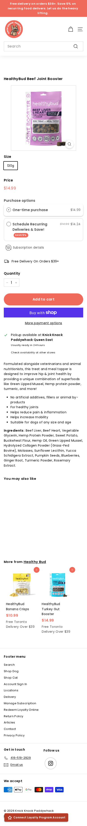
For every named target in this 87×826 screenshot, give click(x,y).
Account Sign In (15, 684)
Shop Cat (11, 678)
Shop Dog (11, 671)
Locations (11, 690)
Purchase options (19, 200)
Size (7, 156)
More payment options (43, 323)
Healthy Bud (35, 561)
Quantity (12, 273)
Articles (9, 722)
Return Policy (13, 716)
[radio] (8, 209)
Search (9, 665)
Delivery (10, 697)
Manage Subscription (20, 703)
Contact (10, 729)
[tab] (43, 414)
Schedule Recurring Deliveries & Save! (29, 229)
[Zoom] (69, 144)
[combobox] (43, 46)
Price (8, 180)
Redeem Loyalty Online (21, 710)
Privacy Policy (14, 735)
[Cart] (70, 29)
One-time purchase (30, 210)
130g (10, 165)
